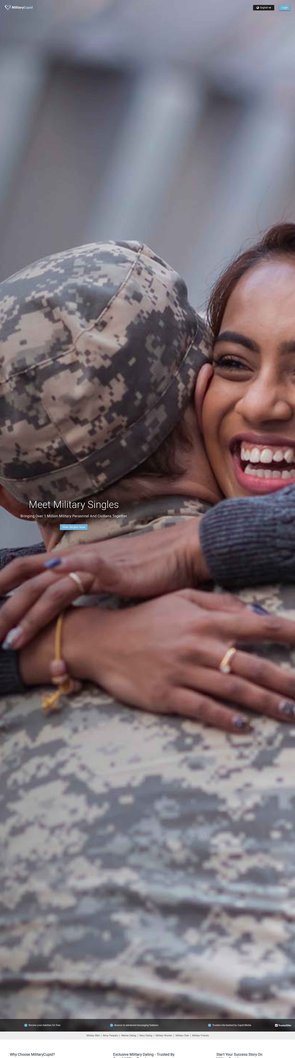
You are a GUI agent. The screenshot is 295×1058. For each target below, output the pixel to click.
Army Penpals (110, 1035)
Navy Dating (145, 1035)
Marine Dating (128, 1035)
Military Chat (182, 1035)
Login (285, 7)
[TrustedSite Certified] (283, 1025)
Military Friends (200, 1035)
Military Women (163, 1035)
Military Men (93, 1035)
